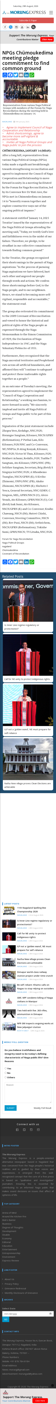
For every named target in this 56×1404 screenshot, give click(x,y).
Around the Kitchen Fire (14, 1216)
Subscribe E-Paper (28, 20)
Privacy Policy (12, 1283)
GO (5, 1319)
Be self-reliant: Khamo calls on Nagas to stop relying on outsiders (35, 986)
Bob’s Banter (9, 1219)
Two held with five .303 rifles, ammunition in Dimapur (32, 1012)
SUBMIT (11, 1108)
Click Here (47, 39)
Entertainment (9, 1249)
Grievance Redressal (15, 1288)
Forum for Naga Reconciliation (17, 538)
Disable (6, 1234)
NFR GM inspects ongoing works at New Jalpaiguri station (35, 1025)
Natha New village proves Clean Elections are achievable (33, 961)
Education (7, 1245)
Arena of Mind (9, 1212)
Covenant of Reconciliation (15, 553)
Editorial (6, 1242)
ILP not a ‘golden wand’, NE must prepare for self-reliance (34, 948)
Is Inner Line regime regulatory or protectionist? (34, 922)
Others (11, 1077)
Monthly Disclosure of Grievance (21, 1292)
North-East (23, 1031)
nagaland (6, 546)
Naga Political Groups (13, 542)
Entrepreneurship (11, 1253)
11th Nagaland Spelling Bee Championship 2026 (31, 909)
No (8, 1072)
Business (6, 1223)
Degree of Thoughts (12, 1227)
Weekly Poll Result (42, 1108)
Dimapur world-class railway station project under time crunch (35, 974)
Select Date (8, 1308)
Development (9, 1231)
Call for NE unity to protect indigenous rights (27, 679)
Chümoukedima (10, 550)
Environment (8, 1256)
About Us (9, 1279)
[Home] (25, 12)
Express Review (10, 1260)
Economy (7, 1238)
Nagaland (7, 122)
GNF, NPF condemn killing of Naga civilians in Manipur (35, 999)
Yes (9, 1068)
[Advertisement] (21, 814)
